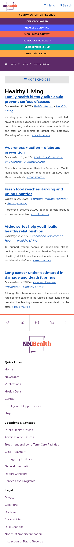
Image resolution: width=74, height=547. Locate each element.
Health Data (13, 391)
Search (67, 5)
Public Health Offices (19, 430)
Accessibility (13, 519)
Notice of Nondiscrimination (23, 534)
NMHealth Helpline (37, 47)
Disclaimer (12, 512)
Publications (13, 384)
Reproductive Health (37, 40)
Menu (50, 5)
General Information (18, 466)
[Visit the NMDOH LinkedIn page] (51, 323)
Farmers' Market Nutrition (49, 199)
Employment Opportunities (23, 406)
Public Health (43, 106)
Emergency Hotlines (18, 459)
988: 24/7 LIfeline (37, 53)
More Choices (38, 79)
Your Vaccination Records (37, 14)
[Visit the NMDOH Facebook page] (7, 323)
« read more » (41, 135)
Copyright (11, 505)
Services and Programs (20, 481)
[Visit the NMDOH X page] (22, 323)
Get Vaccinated (37, 21)
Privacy (9, 497)
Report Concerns (16, 474)
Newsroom (12, 377)
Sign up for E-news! (37, 34)
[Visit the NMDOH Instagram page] (37, 323)
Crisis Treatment (15, 451)
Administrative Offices (19, 437)
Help (8, 413)
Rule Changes (14, 527)
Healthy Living (34, 161)
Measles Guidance (37, 27)
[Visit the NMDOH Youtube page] (66, 323)
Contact (10, 398)
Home (13, 64)
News (25, 64)
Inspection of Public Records (24, 541)
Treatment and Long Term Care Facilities (32, 444)
